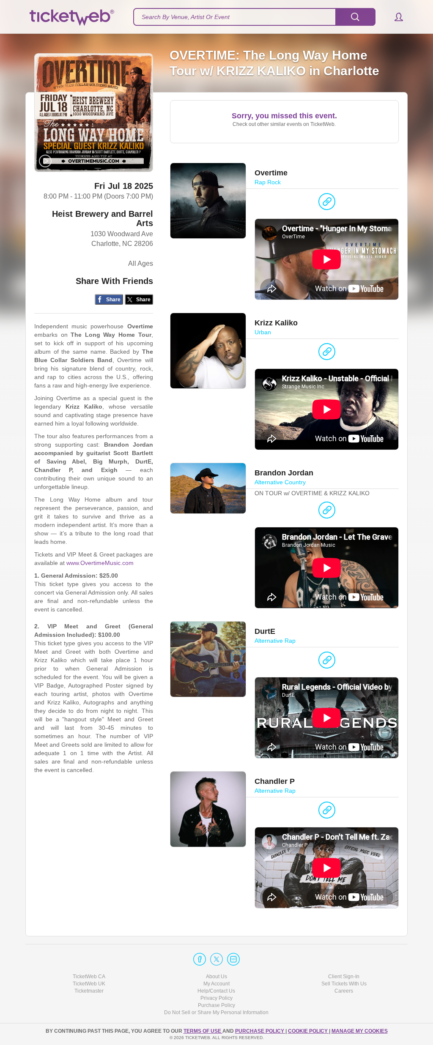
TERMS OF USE (203, 1031)
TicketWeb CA (89, 977)
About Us (216, 977)
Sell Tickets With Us (344, 984)
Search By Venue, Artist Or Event (186, 17)
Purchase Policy (216, 1005)
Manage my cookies (360, 1031)
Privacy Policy (216, 998)
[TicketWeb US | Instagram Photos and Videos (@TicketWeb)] (233, 959)
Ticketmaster (89, 991)
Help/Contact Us (216, 991)
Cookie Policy (308, 1031)
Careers (343, 991)
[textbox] (254, 17)
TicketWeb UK (89, 984)
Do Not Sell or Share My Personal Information (216, 1012)
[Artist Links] (326, 203)
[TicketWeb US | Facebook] (199, 959)
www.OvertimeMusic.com (100, 562)
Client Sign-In (343, 977)
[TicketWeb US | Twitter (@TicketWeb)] (216, 959)
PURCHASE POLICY (260, 1031)
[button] (394, 17)
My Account (216, 984)
